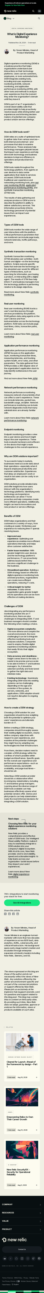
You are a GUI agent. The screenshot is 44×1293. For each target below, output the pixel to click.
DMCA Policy (18, 1278)
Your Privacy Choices (8, 1281)
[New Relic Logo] (10, 11)
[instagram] (27, 1258)
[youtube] (4, 1258)
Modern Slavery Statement (29, 1281)
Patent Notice (6, 1284)
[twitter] (10, 1258)
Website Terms (34, 1278)
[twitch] (33, 1258)
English (16, 1284)
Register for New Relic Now (15, 5)
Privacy (26, 1278)
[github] (16, 1258)
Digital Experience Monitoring (22, 28)
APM (34, 378)
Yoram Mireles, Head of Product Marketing (27, 51)
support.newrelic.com (28, 992)
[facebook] (39, 1258)
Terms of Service (7, 1278)
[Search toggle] (33, 11)
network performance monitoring (21, 419)
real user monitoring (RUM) (21, 183)
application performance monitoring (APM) (20, 186)
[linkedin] (22, 1258)
